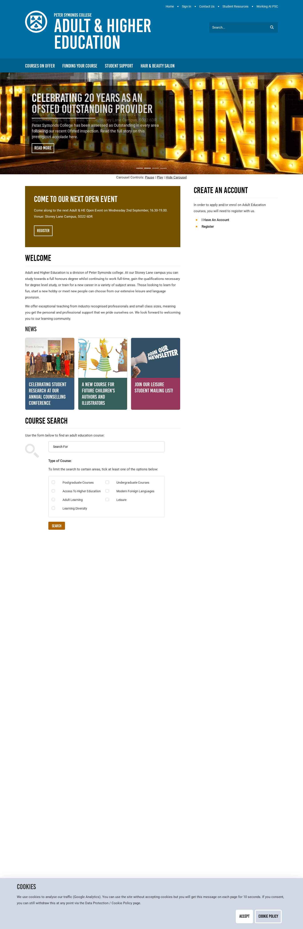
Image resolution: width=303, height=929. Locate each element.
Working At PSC (267, 6)
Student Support (119, 66)
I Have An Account (215, 220)
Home (170, 6)
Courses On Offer (40, 66)
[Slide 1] (139, 168)
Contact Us (206, 6)
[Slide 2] (147, 168)
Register (41, 131)
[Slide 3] (155, 168)
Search (56, 526)
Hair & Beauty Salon (158, 66)
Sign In (186, 6)
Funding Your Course (79, 66)
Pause (149, 177)
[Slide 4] (163, 168)
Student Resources (235, 6)
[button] (271, 27)
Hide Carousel (176, 177)
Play (160, 177)
